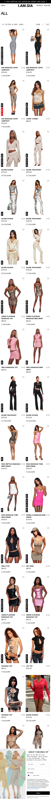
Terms (37, 788)
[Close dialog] (49, 751)
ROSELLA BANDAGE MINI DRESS (36, 516)
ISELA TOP (5, 566)
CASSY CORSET (32, 119)
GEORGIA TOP (6, 666)
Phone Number (30, 772)
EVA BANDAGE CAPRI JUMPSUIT (9, 69)
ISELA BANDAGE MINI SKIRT (34, 368)
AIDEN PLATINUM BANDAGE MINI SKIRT (34, 317)
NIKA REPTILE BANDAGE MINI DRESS (10, 465)
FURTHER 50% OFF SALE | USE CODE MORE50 (25, 2)
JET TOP (29, 666)
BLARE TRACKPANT (33, 170)
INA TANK (30, 566)
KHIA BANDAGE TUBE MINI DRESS (34, 465)
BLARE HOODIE (7, 170)
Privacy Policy (31, 788)
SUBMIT (38, 793)
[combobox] (29, 775)
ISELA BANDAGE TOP (9, 367)
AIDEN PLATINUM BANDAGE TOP (8, 317)
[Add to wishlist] (23, 30)
